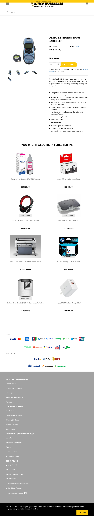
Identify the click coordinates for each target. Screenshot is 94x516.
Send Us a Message (14, 488)
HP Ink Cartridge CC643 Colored (68, 262)
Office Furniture (11, 384)
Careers (8, 447)
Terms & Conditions (12, 456)
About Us (9, 438)
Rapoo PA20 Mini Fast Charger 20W (69, 303)
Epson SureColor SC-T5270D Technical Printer (25, 262)
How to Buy (10, 411)
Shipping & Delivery (12, 420)
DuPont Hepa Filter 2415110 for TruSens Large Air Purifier (25, 303)
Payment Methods (12, 425)
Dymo (77, 46)
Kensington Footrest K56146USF (68, 220)
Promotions (10, 402)
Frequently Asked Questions (15, 415)
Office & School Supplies (14, 388)
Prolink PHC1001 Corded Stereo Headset (25, 220)
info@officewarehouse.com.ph (18, 483)
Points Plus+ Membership (14, 443)
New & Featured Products (14, 397)
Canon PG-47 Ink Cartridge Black (68, 179)
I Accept (82, 512)
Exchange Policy (11, 452)
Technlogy (9, 393)
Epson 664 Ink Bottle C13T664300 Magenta (25, 179)
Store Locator (10, 429)
